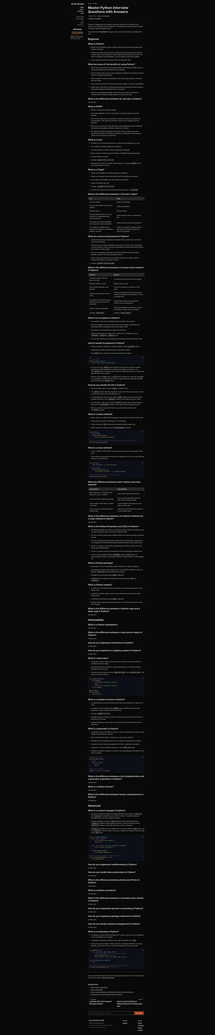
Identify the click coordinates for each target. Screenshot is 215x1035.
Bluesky (140, 1027)
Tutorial (82, 23)
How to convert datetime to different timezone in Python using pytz (112, 992)
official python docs (108, 977)
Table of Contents (95, 19)
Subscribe (139, 1013)
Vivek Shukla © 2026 (96, 1020)
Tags (82, 13)
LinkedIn (140, 1030)
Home (82, 7)
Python (99, 16)
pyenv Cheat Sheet (97, 990)
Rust (82, 21)
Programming (80, 17)
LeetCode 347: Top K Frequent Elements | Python (106, 994)
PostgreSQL (80, 25)
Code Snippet (80, 19)
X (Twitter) (141, 1025)
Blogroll (80, 11)
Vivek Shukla (77, 4)
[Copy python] (142, 357)
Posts (82, 9)
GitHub (140, 1023)
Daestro (72, 36)
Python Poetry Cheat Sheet (99, 987)
